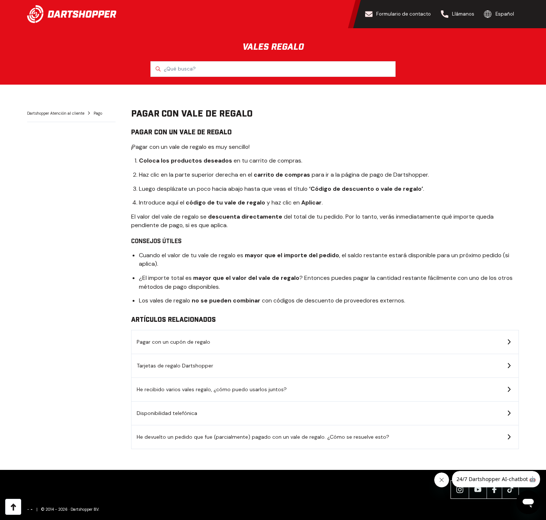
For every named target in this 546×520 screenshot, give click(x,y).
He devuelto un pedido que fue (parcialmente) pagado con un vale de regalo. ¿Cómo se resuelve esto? (263, 437)
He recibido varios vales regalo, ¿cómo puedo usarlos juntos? (212, 389)
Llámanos (463, 14)
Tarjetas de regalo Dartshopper (175, 365)
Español (504, 14)
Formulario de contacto (403, 14)
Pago (98, 113)
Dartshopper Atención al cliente (56, 113)
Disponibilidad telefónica (167, 413)
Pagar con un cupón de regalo (173, 342)
